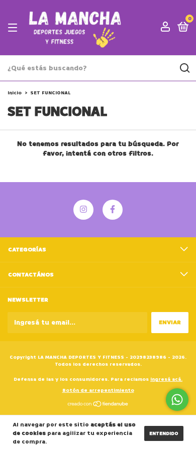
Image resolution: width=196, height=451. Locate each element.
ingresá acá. (166, 379)
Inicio (15, 92)
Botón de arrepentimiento (98, 390)
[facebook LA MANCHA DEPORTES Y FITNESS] (113, 210)
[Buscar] (184, 68)
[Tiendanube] (98, 405)
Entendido (163, 433)
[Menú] (14, 28)
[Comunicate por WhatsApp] (177, 399)
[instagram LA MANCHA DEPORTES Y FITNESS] (83, 210)
